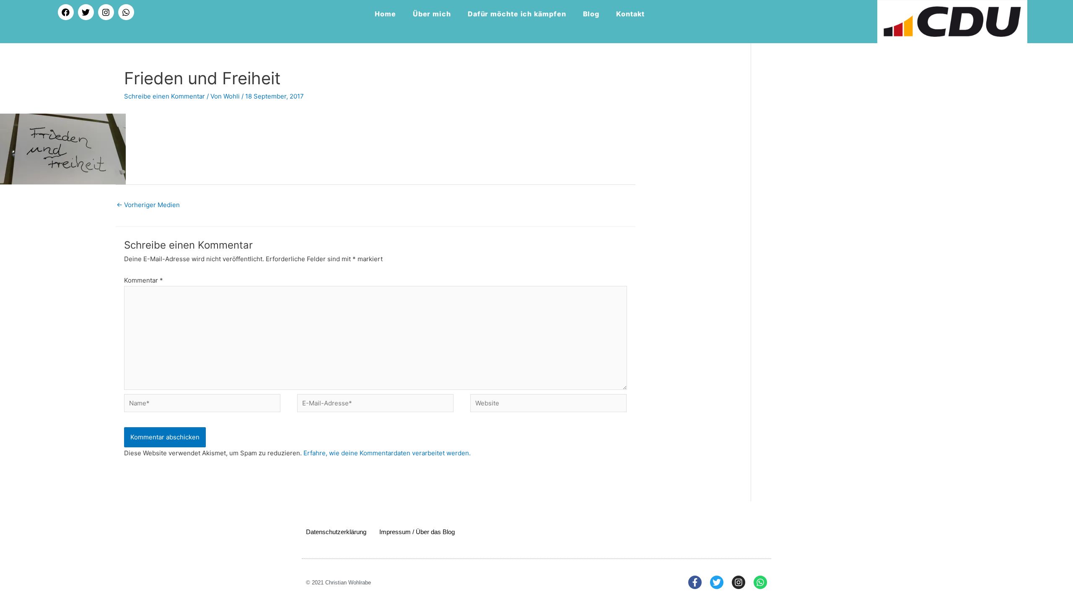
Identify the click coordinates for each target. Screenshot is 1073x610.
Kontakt (630, 14)
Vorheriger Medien (148, 205)
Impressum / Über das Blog (417, 531)
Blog (591, 14)
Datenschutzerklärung (336, 531)
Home (385, 14)
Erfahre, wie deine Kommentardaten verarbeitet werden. (387, 453)
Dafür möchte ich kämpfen (517, 14)
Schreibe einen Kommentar (164, 96)
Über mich (432, 14)
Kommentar (143, 280)
